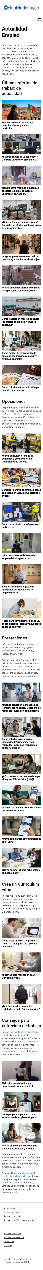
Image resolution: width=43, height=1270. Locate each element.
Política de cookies (12, 1234)
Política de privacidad (14, 1238)
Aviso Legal (9, 1242)
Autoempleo (9, 1208)
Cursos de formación (13, 1212)
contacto (8, 1246)
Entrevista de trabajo (13, 1216)
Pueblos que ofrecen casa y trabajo (20, 1220)
